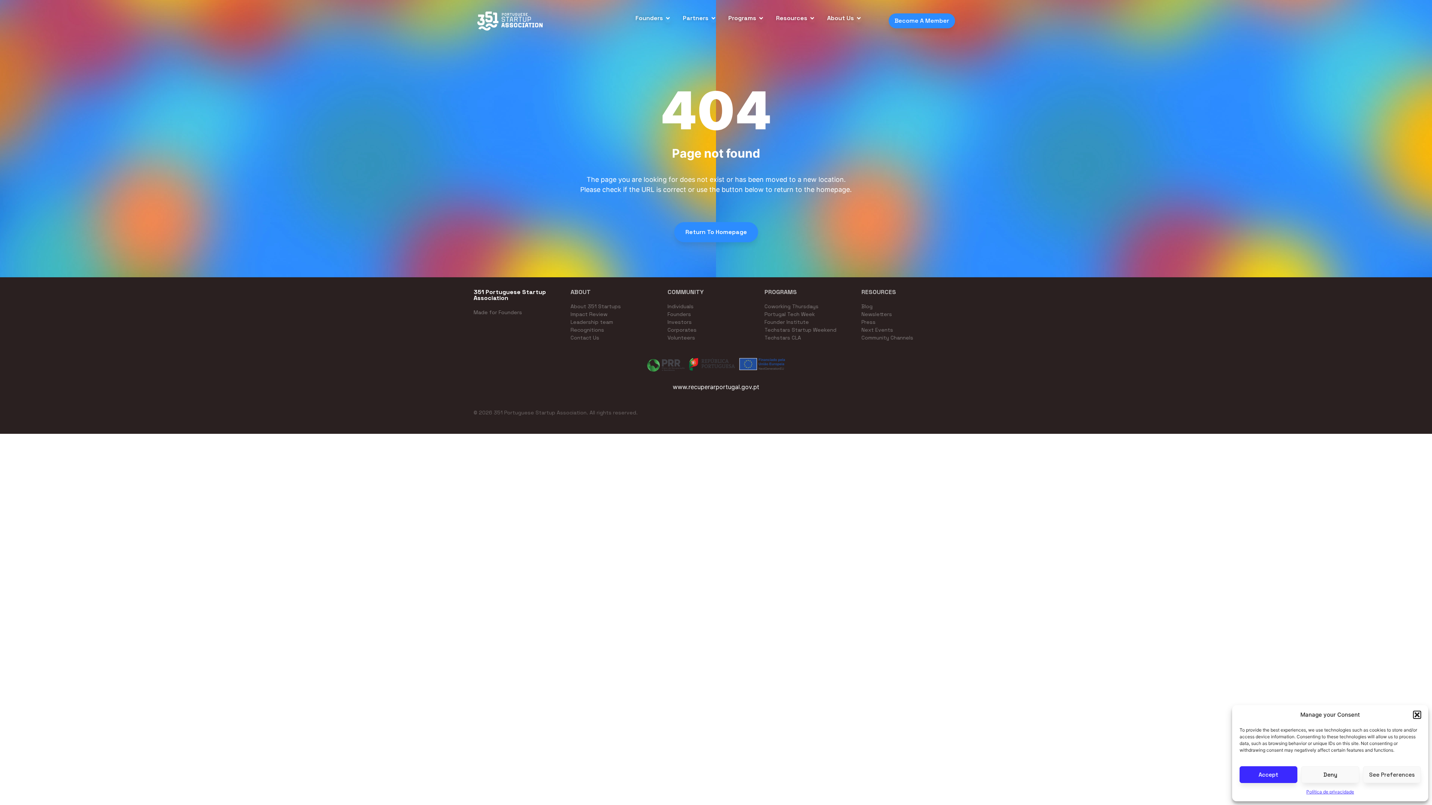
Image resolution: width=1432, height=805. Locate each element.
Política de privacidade (1330, 792)
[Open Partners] (713, 18)
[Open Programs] (761, 18)
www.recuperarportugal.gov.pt (716, 387)
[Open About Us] (859, 18)
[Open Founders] (668, 18)
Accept (1268, 774)
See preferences (1392, 774)
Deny (1330, 774)
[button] (1417, 715)
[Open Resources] (812, 18)
